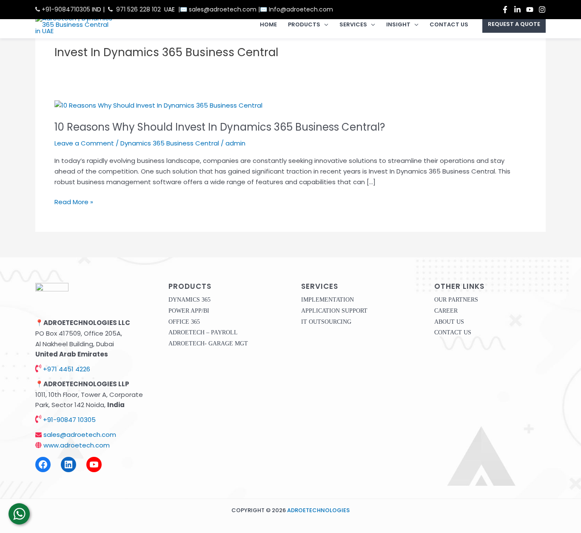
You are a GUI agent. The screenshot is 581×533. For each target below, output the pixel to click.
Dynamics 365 (189, 299)
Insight (398, 24)
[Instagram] (542, 9)
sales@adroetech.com (223, 9)
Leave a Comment (84, 143)
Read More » (73, 201)
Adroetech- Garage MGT (208, 343)
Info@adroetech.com (301, 9)
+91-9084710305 (65, 9)
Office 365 (184, 322)
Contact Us (449, 24)
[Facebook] (505, 9)
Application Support (334, 311)
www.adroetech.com (76, 445)
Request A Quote (514, 24)
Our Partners (456, 299)
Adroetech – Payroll (203, 332)
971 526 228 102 (138, 9)
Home (268, 24)
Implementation (327, 299)
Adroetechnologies (318, 510)
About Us (449, 322)
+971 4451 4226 (65, 369)
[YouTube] (529, 9)
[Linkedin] (517, 9)
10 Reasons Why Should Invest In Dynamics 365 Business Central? (219, 127)
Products (304, 24)
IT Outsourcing (326, 322)
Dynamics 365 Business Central (169, 143)
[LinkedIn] (68, 464)
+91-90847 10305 (68, 419)
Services (353, 24)
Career (446, 311)
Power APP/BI (188, 311)
